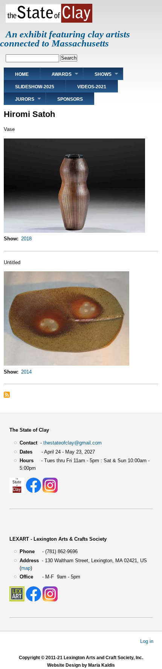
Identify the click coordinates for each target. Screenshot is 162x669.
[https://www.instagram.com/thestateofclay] (50, 491)
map (26, 568)
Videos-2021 (91, 86)
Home (22, 74)
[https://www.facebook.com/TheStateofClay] (33, 491)
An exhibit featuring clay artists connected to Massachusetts (65, 38)
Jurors (24, 99)
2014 (26, 372)
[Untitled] (66, 364)
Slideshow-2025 (34, 86)
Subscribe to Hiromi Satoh (7, 395)
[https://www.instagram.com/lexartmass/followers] (50, 600)
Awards (62, 74)
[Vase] (74, 231)
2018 (26, 238)
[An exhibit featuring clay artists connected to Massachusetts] (49, 21)
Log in (146, 641)
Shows (103, 74)
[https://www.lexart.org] (16, 600)
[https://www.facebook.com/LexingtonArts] (33, 600)
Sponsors (70, 99)
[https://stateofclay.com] (16, 491)
